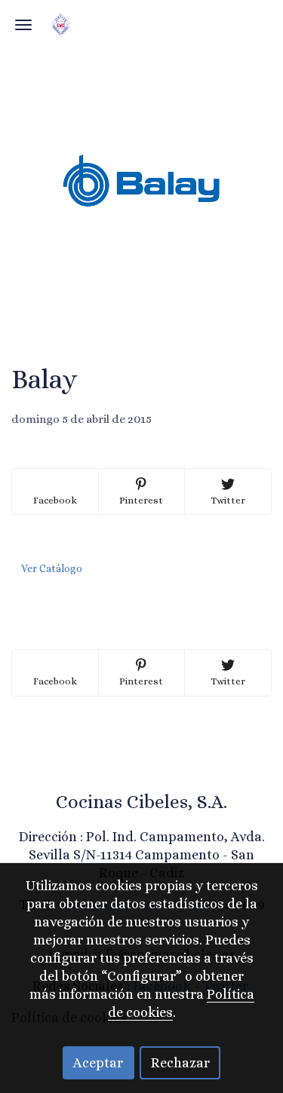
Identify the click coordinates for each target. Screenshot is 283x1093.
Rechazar (180, 1062)
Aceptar (98, 1062)
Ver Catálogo (51, 568)
